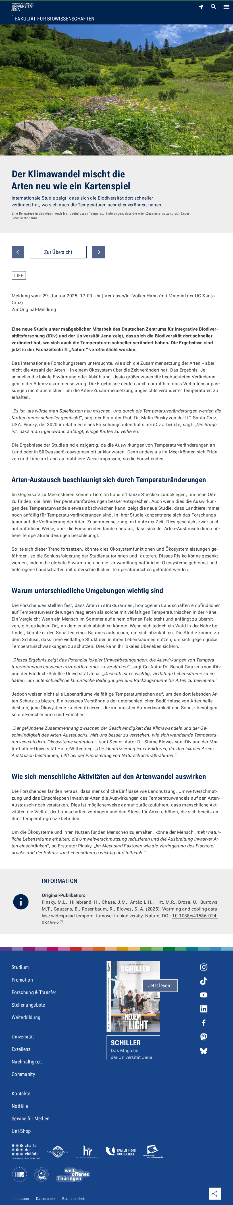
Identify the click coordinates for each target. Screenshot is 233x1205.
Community (23, 1074)
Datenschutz (45, 1198)
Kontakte (21, 1093)
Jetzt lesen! (160, 985)
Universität (23, 1037)
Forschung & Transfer (34, 992)
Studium (20, 967)
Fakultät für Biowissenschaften (55, 19)
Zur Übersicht (58, 252)
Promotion (22, 980)
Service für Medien (31, 1118)
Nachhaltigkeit (27, 1062)
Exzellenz (21, 1049)
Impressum (20, 1198)
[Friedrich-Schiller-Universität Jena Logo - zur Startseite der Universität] (22, 7)
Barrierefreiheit (73, 1198)
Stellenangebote (28, 1005)
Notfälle (20, 1106)
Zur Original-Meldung (34, 309)
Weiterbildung (26, 1017)
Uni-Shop (21, 1131)
